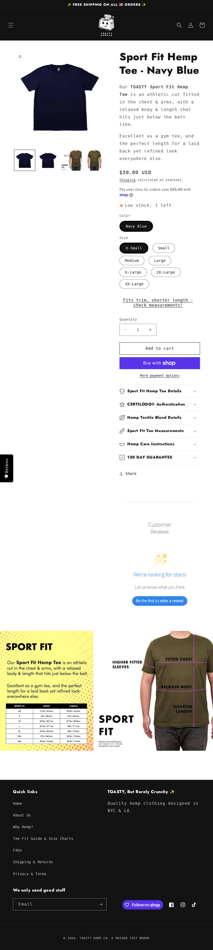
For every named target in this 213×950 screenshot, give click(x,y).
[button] (11, 25)
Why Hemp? (23, 827)
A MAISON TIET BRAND (130, 938)
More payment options (159, 375)
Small (164, 248)
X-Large (133, 272)
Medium (132, 260)
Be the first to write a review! (159, 600)
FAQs (17, 850)
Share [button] (131, 473)
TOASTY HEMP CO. (94, 938)
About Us (22, 815)
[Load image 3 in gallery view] (71, 160)
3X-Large (134, 284)
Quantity (128, 319)
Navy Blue (136, 226)
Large (160, 260)
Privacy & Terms (29, 874)
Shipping (127, 180)
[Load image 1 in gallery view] (24, 160)
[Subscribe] (100, 904)
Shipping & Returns (33, 862)
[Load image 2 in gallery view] (48, 160)
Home (17, 803)
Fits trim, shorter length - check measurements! (158, 303)
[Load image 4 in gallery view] (94, 160)
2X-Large (165, 272)
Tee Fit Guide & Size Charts (43, 838)
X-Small (134, 248)
